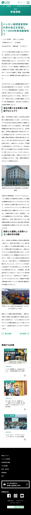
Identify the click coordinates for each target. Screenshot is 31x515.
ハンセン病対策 (7, 39)
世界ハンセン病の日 (18, 39)
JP (21, 2)
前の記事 (8, 333)
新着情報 (4, 472)
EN (24, 2)
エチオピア (23, 46)
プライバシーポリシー (15, 503)
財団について (5, 455)
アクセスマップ (19, 500)
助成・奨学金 (5, 469)
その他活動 (17, 42)
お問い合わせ (11, 500)
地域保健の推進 (6, 462)
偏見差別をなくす (7, 42)
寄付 (3, 476)
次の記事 (23, 333)
